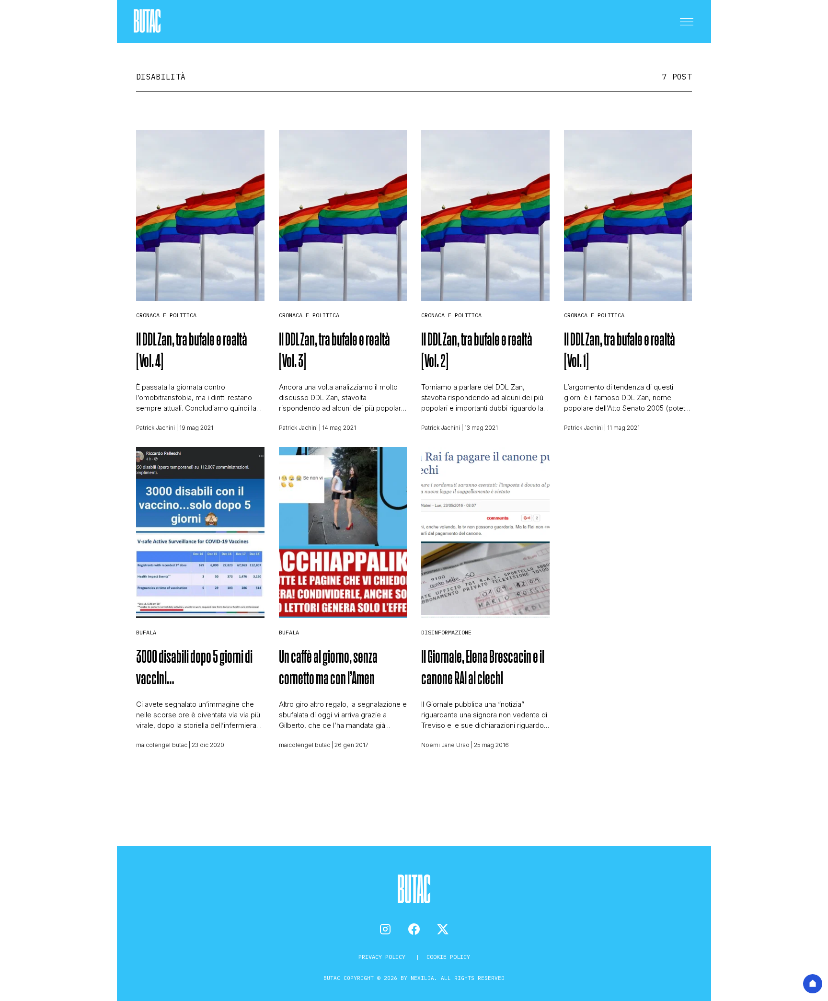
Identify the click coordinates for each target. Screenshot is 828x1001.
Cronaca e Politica (166, 315)
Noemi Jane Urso (445, 744)
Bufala (146, 632)
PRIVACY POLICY (383, 956)
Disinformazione (446, 632)
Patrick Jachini (155, 427)
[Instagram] (385, 929)
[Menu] (686, 21)
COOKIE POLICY (448, 956)
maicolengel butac (161, 744)
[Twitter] (442, 929)
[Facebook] (414, 929)
